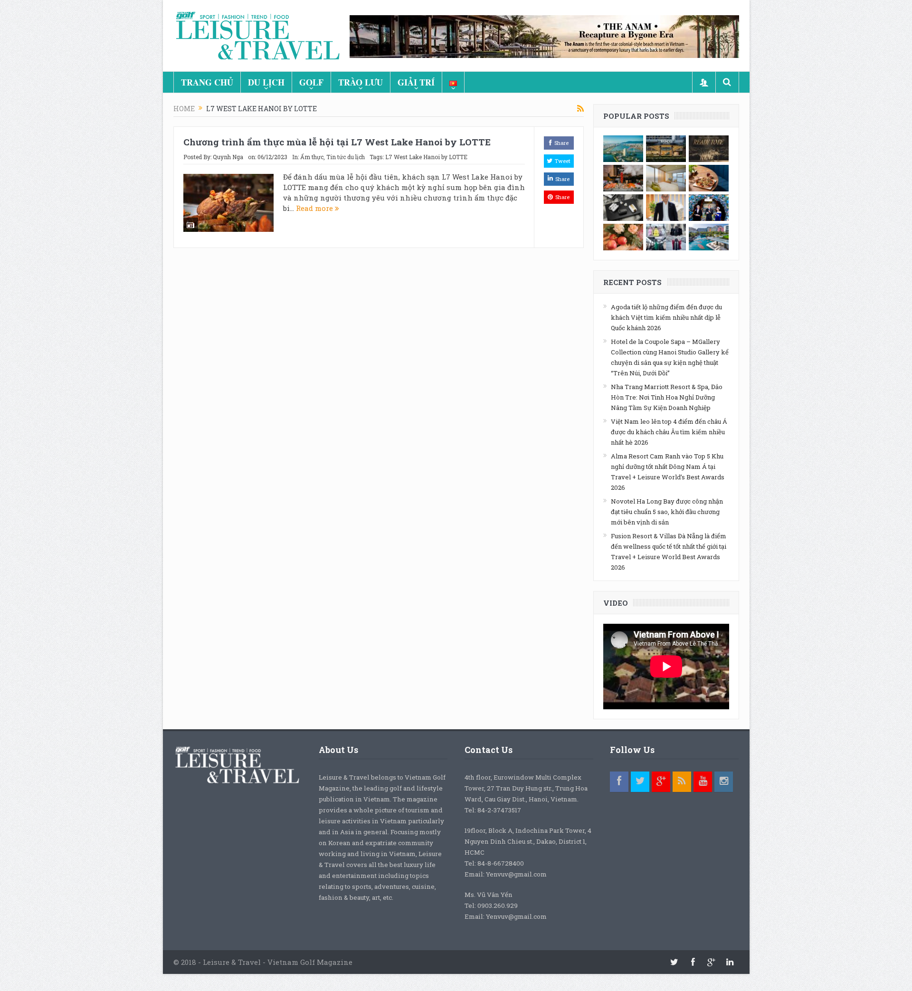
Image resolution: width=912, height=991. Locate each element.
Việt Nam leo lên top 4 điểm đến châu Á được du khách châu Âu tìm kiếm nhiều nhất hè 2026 (669, 432)
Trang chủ (207, 82)
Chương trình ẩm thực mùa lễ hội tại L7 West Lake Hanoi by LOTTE (337, 142)
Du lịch (266, 82)
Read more (315, 208)
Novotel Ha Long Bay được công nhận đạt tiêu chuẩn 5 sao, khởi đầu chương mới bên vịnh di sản (667, 511)
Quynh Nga (228, 157)
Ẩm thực (311, 157)
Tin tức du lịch (345, 157)
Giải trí (416, 82)
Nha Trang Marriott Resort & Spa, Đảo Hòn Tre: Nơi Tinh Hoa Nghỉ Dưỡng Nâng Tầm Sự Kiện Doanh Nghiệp (666, 397)
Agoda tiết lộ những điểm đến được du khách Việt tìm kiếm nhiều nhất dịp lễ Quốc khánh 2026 (666, 317)
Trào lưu (360, 82)
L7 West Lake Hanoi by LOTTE (426, 157)
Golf (311, 82)
